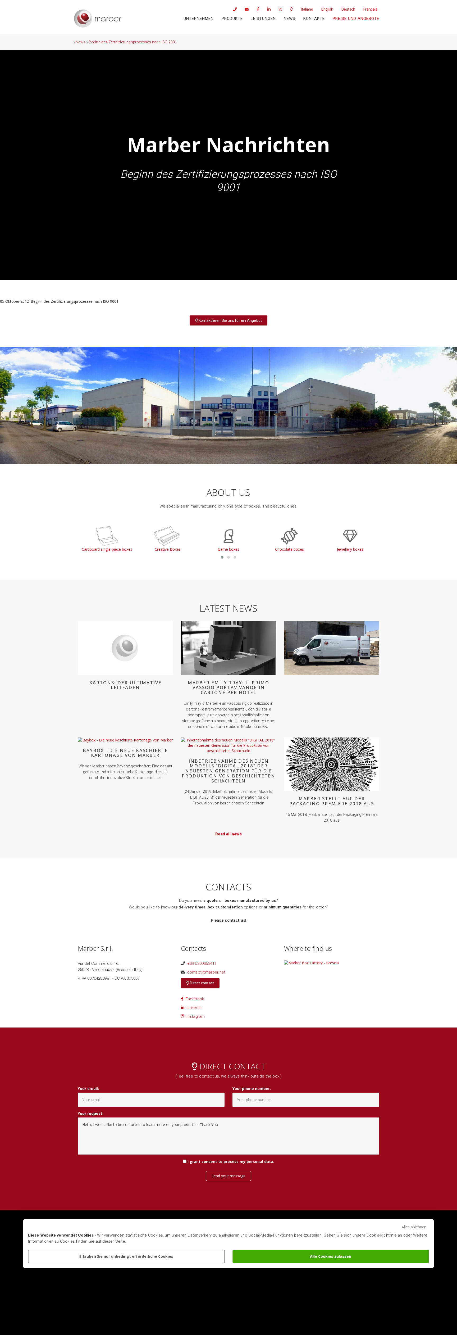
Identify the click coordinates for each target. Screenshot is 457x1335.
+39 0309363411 (202, 963)
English (327, 9)
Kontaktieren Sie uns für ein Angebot (230, 320)
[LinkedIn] (267, 9)
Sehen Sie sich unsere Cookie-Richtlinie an (363, 1235)
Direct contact (201, 983)
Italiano (307, 9)
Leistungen (263, 18)
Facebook (193, 999)
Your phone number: (251, 1088)
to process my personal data (245, 1161)
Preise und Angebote (356, 18)
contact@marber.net (206, 972)
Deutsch (348, 9)
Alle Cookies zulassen (330, 1256)
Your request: (90, 1113)
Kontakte (314, 18)
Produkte (232, 18)
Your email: (88, 1088)
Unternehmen (199, 18)
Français (370, 9)
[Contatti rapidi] (290, 9)
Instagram (194, 1016)
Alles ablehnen (414, 1226)
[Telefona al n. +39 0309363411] (233, 9)
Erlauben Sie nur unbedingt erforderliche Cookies (126, 1256)
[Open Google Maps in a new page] (311, 962)
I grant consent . (231, 1161)
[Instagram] (278, 9)
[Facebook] (256, 9)
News (289, 18)
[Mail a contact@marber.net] (244, 9)
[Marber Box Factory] (97, 18)
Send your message (228, 1175)
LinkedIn (193, 1007)
